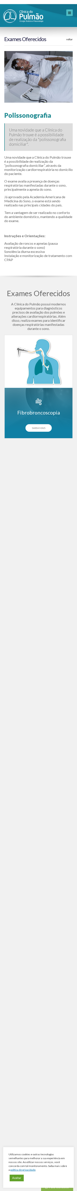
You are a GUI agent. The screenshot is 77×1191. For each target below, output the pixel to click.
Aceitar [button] (16, 1178)
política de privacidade (23, 1169)
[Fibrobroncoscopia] (38, 361)
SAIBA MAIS (38, 428)
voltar (69, 39)
